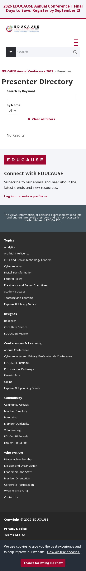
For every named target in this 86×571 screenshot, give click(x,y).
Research (10, 321)
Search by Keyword (21, 91)
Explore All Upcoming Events (22, 388)
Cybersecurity (13, 266)
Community (13, 398)
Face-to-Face (12, 375)
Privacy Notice (15, 529)
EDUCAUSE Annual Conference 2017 (27, 71)
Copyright (12, 520)
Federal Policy (13, 279)
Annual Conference (16, 350)
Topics (9, 241)
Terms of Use (14, 535)
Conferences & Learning (23, 343)
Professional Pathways (19, 369)
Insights (10, 314)
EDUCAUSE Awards (16, 436)
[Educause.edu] (25, 160)
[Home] (22, 30)
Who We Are (13, 453)
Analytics (9, 247)
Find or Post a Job (15, 443)
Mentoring (10, 417)
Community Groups (16, 405)
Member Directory (15, 411)
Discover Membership (18, 459)
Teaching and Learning (18, 298)
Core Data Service (15, 327)
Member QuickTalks (16, 424)
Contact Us (11, 497)
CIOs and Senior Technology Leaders (28, 260)
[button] (77, 42)
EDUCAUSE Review (16, 334)
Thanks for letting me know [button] (43, 563)
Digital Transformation (18, 273)
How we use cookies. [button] (63, 552)
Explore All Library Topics (20, 304)
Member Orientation (17, 478)
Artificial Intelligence (16, 254)
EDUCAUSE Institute (16, 363)
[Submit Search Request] (75, 52)
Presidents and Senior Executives (25, 285)
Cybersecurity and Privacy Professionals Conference (38, 356)
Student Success (14, 292)
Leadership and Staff (18, 472)
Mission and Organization (20, 466)
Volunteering (12, 430)
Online (8, 382)
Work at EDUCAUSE (16, 491)
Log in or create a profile (23, 196)
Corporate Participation (19, 485)
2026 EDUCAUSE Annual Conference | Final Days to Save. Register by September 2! (43, 9)
